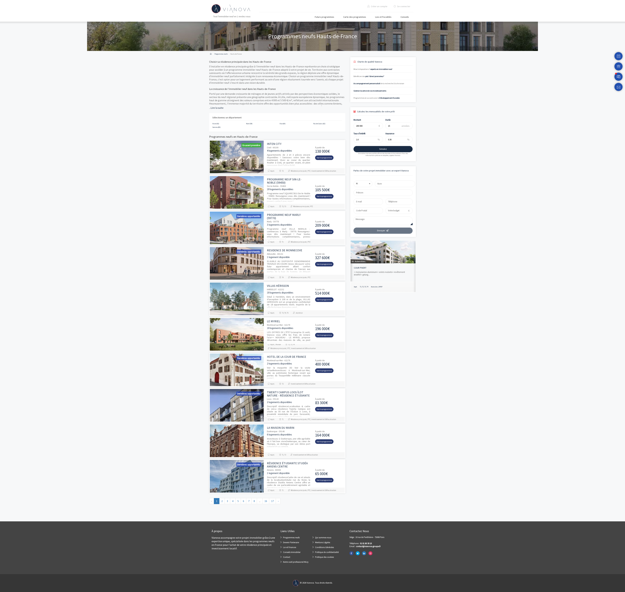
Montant (357, 119)
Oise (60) (282, 124)
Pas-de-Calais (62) (319, 124)
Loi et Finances (289, 547)
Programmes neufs (291, 537)
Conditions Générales (324, 547)
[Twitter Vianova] (358, 553)
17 (272, 501)
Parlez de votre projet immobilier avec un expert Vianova (381, 170)
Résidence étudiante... (365, 267)
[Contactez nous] (618, 87)
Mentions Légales (322, 542)
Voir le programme (324, 157)
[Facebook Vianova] (351, 553)
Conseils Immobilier (291, 552)
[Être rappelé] (618, 66)
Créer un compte (378, 6)
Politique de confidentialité (327, 552)
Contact (286, 557)
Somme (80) (216, 127)
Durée (387, 119)
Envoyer (381, 230)
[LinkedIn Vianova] (364, 553)
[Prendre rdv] (618, 56)
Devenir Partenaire (291, 542)
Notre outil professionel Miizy (295, 562)
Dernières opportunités (248, 216)
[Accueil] (211, 54)
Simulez (383, 148)
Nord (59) (249, 124)
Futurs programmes (324, 16)
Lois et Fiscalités (383, 16)
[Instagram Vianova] (370, 553)
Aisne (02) (215, 124)
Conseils (405, 16)
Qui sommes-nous (323, 537)
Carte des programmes (354, 16)
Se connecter (403, 6)
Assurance (389, 133)
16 (265, 501)
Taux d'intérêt (359, 133)
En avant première (251, 145)
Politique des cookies (324, 557)
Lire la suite (216, 107)
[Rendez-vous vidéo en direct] (618, 77)
